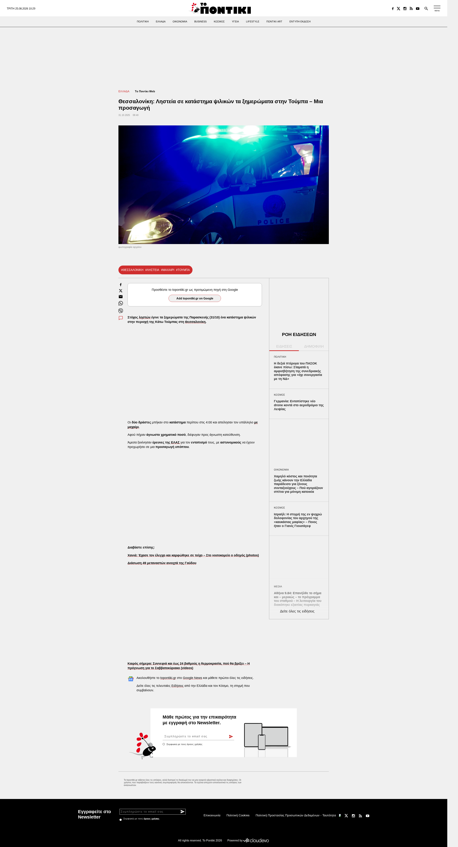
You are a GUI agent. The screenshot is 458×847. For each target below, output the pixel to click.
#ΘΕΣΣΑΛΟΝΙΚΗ (132, 269)
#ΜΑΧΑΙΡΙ (167, 269)
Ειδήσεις (177, 686)
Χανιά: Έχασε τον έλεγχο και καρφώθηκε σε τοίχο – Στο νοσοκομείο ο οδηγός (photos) (193, 555)
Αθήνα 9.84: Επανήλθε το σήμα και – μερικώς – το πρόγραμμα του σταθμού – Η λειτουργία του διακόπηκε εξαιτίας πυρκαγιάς (297, 599)
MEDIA (278, 586)
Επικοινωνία (212, 815)
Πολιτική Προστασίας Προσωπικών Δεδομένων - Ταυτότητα (296, 815)
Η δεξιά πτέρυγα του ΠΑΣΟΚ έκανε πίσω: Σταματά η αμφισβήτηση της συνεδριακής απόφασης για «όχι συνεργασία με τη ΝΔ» (298, 371)
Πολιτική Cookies (238, 815)
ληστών (145, 317)
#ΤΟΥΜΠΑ (183, 269)
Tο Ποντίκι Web (145, 91)
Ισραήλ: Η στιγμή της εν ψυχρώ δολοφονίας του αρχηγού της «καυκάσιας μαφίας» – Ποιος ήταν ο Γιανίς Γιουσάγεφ (298, 520)
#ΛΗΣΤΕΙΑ (152, 269)
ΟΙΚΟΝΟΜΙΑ (281, 469)
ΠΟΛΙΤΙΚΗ (280, 356)
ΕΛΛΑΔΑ (124, 91)
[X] (398, 8)
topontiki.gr (168, 678)
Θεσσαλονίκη (195, 322)
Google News (192, 678)
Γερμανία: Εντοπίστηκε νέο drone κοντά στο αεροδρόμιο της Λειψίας (299, 405)
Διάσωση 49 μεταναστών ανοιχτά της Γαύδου (162, 563)
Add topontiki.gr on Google (194, 298)
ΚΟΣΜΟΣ (279, 394)
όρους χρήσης (195, 744)
